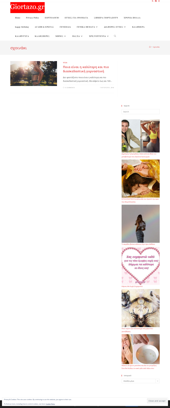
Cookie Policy (50, 404)
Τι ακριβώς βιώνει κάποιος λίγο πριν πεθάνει (138, 244)
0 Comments (70, 87)
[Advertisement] (141, 84)
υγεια (65, 63)
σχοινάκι (156, 47)
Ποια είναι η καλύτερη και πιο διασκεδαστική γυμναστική (86, 69)
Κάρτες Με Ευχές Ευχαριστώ (132, 286)
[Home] (150, 47)
